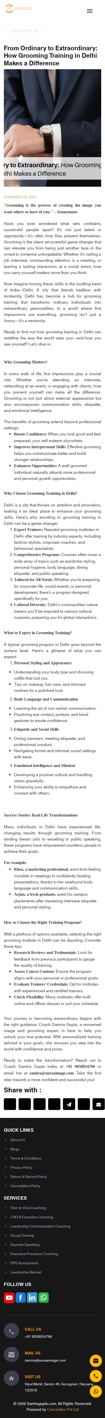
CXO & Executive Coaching (31, 1216)
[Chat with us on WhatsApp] (96, 1391)
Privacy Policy (21, 1167)
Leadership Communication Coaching (40, 1225)
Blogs (14, 1148)
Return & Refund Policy (28, 1176)
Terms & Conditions (25, 1158)
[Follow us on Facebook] (21, 1301)
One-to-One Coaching (28, 1207)
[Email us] (96, 1361)
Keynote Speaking (25, 1244)
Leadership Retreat (25, 1271)
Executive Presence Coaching (34, 1253)
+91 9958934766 (38, 1336)
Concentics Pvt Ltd (63, 1409)
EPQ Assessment (24, 1262)
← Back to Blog (24, 30)
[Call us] (96, 1376)
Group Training (22, 1235)
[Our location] (11, 1378)
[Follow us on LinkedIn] (32, 1301)
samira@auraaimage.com (45, 1360)
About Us (17, 1139)
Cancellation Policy (25, 1185)
